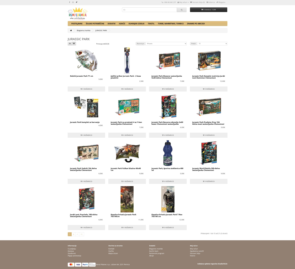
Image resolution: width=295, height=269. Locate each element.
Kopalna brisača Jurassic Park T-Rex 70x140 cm (167, 215)
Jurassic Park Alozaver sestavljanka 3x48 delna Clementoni (167, 77)
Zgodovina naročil (197, 251)
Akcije (151, 256)
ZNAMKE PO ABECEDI (196, 23)
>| (82, 234)
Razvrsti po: (140, 44)
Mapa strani (113, 253)
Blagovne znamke (156, 249)
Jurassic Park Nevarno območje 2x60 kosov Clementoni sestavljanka (167, 123)
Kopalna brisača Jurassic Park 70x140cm (123, 215)
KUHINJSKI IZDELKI (136, 23)
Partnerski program (156, 253)
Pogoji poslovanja (74, 256)
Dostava (71, 251)
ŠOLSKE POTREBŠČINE (95, 23)
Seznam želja (195, 253)
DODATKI (111, 23)
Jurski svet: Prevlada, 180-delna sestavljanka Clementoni (83, 215)
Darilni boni (153, 251)
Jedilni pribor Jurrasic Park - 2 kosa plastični (126, 77)
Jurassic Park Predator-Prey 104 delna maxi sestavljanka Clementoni (208, 123)
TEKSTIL (151, 23)
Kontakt (111, 249)
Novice (192, 256)
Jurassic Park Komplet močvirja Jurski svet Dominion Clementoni (208, 77)
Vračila (111, 251)
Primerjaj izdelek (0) (102, 44)
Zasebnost (72, 253)
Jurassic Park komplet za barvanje (85, 122)
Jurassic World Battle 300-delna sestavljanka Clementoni (206, 169)
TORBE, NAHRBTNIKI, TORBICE (171, 23)
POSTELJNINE (76, 23)
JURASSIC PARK (101, 30)
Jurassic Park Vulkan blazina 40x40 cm (126, 169)
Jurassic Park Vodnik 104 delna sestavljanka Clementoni (83, 169)
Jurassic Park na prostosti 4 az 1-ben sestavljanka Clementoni (126, 123)
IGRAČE (122, 23)
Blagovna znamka (83, 30)
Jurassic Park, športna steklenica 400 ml (167, 169)
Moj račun (194, 249)
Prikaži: (193, 44)
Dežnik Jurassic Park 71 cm (81, 76)
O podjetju (72, 249)
